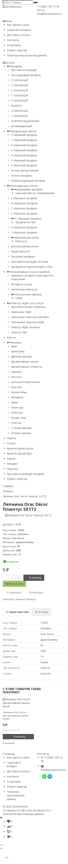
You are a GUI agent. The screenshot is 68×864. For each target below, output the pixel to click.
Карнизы (16, 371)
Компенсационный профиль (28, 180)
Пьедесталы (18, 417)
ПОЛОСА (16, 105)
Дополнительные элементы (28, 307)
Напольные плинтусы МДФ (27, 322)
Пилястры (17, 407)
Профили (16, 66)
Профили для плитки (23, 131)
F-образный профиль (24, 160)
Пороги (11, 438)
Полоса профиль (21, 175)
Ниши (14, 402)
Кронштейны (19, 392)
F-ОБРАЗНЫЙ (19, 100)
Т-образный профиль (24, 135)
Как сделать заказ (18, 24)
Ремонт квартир (17, 50)
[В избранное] (32, 743)
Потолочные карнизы (28, 294)
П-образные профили (24, 203)
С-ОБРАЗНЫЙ (19, 90)
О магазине (14, 45)
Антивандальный (21, 126)
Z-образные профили (24, 227)
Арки (14, 346)
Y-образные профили (24, 232)
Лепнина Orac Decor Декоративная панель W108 (16, 715)
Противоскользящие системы (29, 261)
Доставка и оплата (18, 35)
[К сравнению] (26, 743)
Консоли (16, 387)
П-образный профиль (24, 145)
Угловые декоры (21, 433)
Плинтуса (21, 241)
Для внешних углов (27, 237)
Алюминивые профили (29, 189)
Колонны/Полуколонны (25, 382)
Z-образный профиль (24, 155)
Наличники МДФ (21, 312)
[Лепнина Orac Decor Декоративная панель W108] (18, 703)
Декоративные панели (25, 361)
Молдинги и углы (21, 284)
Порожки (12, 468)
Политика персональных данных (27, 55)
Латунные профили (23, 256)
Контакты (13, 40)
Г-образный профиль (24, 140)
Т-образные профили (28, 218)
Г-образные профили (24, 208)
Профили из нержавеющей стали (31, 266)
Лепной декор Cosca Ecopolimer (30, 272)
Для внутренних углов (24, 246)
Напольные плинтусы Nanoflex (30, 317)
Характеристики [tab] (19, 612)
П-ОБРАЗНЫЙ (19, 80)
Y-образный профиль (24, 165)
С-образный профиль (24, 150)
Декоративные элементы (26, 366)
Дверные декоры (21, 356)
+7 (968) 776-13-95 (48, 6)
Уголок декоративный (24, 170)
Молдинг (12, 463)
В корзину (35, 577)
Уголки (11, 443)
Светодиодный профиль (26, 75)
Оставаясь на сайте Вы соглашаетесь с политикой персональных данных (27, 812)
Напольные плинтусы (24, 289)
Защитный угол (20, 251)
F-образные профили (24, 198)
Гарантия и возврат (19, 30)
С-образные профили (24, 213)
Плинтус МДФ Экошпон (25, 327)
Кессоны (16, 377)
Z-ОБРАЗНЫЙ (19, 111)
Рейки (18, 298)
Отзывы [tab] (43, 612)
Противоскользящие (24, 70)
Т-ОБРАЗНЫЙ (19, 85)
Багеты (11, 337)
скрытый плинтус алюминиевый (34, 193)
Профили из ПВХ (25, 222)
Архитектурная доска (20, 448)
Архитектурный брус (19, 453)
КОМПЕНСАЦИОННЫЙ (25, 121)
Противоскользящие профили (25, 474)
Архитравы (17, 351)
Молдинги (17, 397)
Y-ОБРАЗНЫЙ (19, 116)
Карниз (11, 458)
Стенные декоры (21, 428)
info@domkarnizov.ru (53, 770)
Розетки (16, 423)
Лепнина (16, 342)
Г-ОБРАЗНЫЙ (19, 95)
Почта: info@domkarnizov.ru (49, 12)
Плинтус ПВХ (19, 332)
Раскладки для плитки (24, 185)
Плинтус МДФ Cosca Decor (27, 303)
